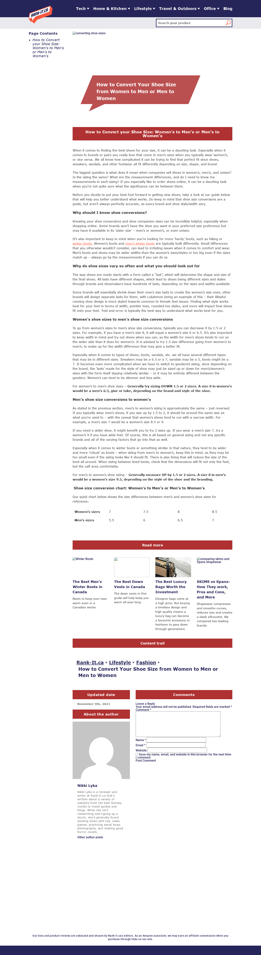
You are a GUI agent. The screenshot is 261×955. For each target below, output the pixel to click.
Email (140, 745)
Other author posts (90, 837)
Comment (143, 710)
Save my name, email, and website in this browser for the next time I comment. (183, 755)
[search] (228, 22)
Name (141, 740)
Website (141, 750)
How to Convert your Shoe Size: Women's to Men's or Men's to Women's (48, 48)
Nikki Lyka (87, 785)
